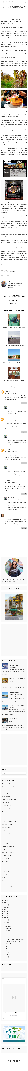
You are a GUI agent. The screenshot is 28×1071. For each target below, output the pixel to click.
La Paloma (5, 833)
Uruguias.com (8, 391)
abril (6, 948)
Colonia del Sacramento (8, 799)
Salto (3, 874)
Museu (4, 843)
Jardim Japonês (6, 827)
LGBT (3, 830)
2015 (5, 921)
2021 (5, 909)
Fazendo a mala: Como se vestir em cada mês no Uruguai (17, 680)
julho (6, 934)
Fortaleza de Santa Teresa (9, 821)
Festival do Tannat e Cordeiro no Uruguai (14, 939)
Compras (4, 802)
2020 (5, 911)
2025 (5, 902)
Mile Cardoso (12, 407)
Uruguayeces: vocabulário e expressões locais (17, 720)
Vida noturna (5, 886)
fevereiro (7, 952)
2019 (5, 913)
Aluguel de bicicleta (7, 786)
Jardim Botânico (6, 824)
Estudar (4, 811)
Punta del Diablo (6, 868)
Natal (3, 849)
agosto (7, 932)
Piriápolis (4, 858)
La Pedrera (5, 836)
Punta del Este (6, 871)
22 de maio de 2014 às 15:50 (11, 393)
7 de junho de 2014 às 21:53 (11, 482)
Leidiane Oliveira (9, 515)
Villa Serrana (5, 890)
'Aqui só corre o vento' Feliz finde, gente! (13, 1012)
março (7, 950)
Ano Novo (4, 790)
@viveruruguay (14, 1015)
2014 (5, 922)
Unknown (7, 418)
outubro (7, 928)
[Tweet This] (5, 275)
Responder (24, 402)
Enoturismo (8, 271)
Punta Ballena (5, 865)
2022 (5, 907)
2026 (5, 900)
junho (6, 935)
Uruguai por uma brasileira (11, 1069)
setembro (7, 930)
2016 (5, 919)
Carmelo (4, 793)
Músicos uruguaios (7, 846)
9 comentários (4, 270)
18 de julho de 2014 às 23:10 (14, 499)
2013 (5, 956)
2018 (5, 915)
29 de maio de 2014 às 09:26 (11, 420)
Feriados (4, 818)
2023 (5, 906)
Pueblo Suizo (5, 861)
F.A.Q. (3, 815)
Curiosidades (5, 805)
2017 (5, 917)
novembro (7, 926)
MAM (3, 840)
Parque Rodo (5, 855)
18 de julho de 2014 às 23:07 (14, 437)
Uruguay (13, 271)
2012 (5, 957)
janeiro (7, 954)
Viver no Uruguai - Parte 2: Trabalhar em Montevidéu (16, 665)
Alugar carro (5, 783)
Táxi (3, 880)
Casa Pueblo (5, 796)
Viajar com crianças (7, 883)
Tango (3, 877)
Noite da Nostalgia (7, 852)
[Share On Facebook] (2, 275)
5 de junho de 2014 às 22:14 (11, 451)
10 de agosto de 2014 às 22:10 (11, 516)
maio (6, 937)
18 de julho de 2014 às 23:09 (14, 468)
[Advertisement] (14, 749)
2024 (5, 904)
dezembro (7, 924)
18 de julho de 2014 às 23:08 (14, 408)
